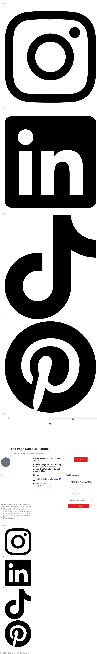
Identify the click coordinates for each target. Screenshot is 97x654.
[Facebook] (50, 108)
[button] (72, 418)
